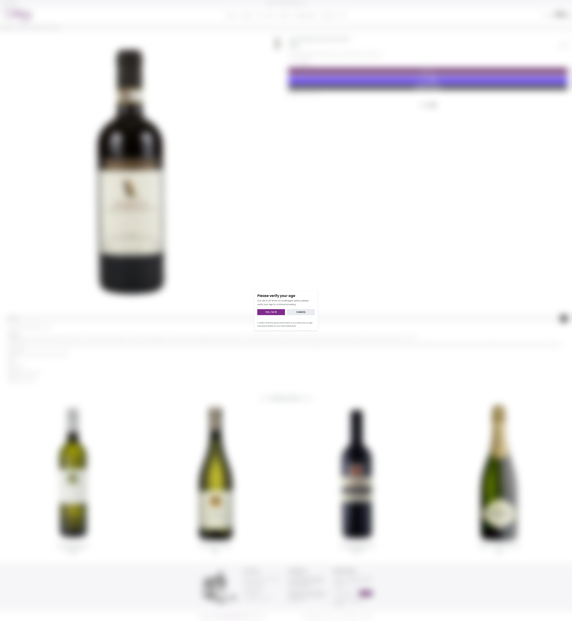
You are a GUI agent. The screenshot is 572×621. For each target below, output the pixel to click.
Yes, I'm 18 (271, 312)
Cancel (301, 312)
